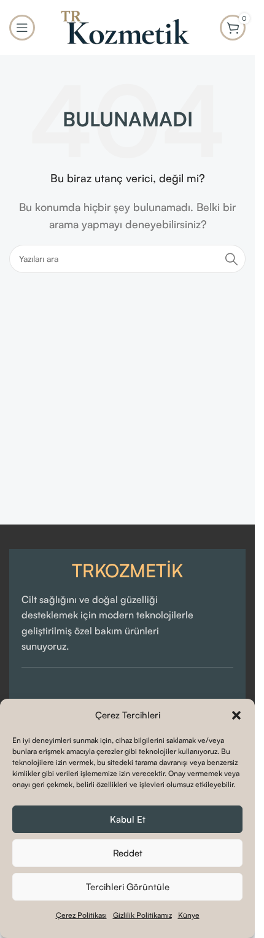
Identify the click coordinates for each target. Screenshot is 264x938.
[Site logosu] (127, 26)
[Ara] (231, 259)
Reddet (127, 853)
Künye (189, 915)
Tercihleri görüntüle (127, 887)
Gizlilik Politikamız (142, 915)
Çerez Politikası (81, 915)
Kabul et (128, 819)
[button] (236, 715)
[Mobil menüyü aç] (22, 27)
